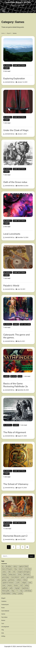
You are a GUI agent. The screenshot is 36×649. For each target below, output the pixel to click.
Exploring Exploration (14, 78)
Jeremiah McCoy (9, 82)
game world (30, 577)
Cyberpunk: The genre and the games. (16, 336)
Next (27, 547)
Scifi (21, 585)
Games (6, 68)
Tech (2, 623)
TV (17, 590)
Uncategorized (5, 626)
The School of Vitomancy (15, 484)
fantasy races (12, 574)
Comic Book (28, 569)
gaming (4, 580)
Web (2, 633)
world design (28, 590)
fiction (19, 574)
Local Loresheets (11, 233)
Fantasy (4, 574)
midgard (24, 582)
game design (5, 577)
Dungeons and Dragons (24, 571)
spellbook (4, 588)
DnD (14, 571)
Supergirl (17, 588)
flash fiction (27, 574)
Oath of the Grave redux (15, 182)
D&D (9, 571)
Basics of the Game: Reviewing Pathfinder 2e (15, 385)
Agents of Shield (23, 566)
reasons (10, 585)
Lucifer (18, 582)
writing (14, 593)
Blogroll (8, 65)
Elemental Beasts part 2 (15, 535)
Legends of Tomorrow (8, 582)
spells (11, 588)
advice (15, 566)
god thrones (11, 580)
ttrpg (13, 590)
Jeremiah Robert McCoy (18, 2)
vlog (21, 590)
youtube (20, 593)
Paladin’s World (11, 285)
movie (3, 585)
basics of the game (7, 569)
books (20, 569)
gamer (22, 577)
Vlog (20, 376)
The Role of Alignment (14, 432)
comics (4, 571)
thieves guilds (5, 590)
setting (26, 585)
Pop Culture (25, 324)
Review (13, 376)
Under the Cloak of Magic (16, 130)
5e (2, 566)
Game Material (19, 65)
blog (15, 569)
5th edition (8, 566)
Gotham (19, 580)
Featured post (5, 604)
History (25, 580)
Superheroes (25, 588)
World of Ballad (6, 593)
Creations (3, 601)
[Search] (33, 10)
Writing (3, 636)
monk (29, 582)
